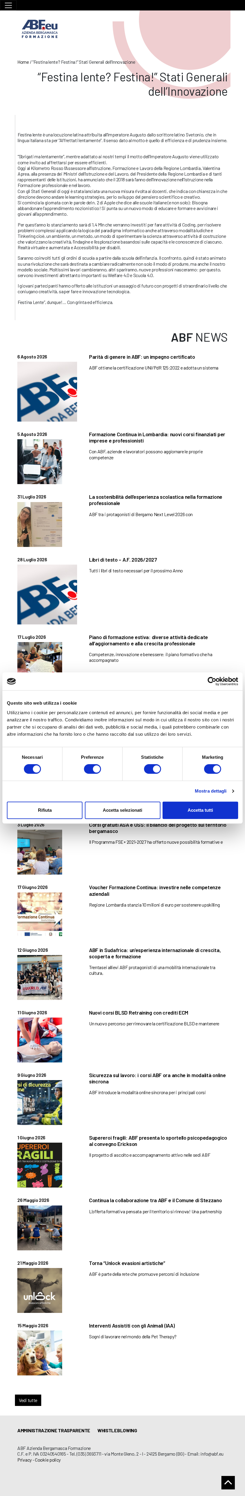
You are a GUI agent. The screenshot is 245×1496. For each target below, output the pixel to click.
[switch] (92, 769)
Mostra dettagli (211, 790)
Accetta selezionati (122, 810)
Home (23, 62)
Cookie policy (48, 1459)
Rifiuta (45, 810)
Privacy (24, 1459)
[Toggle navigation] (8, 5)
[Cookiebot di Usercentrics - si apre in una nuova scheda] (212, 681)
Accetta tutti (200, 810)
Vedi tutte (28, 1400)
